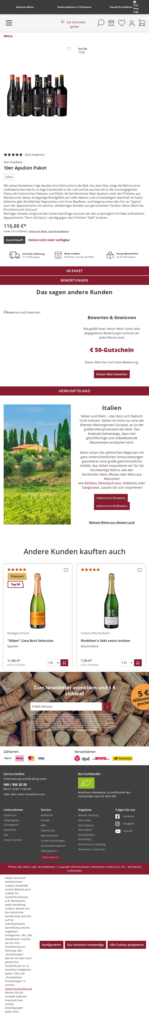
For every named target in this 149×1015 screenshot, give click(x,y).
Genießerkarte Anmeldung (86, 837)
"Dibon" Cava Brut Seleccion (30, 641)
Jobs (6, 835)
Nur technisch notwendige (85, 945)
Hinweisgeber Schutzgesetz (11, 822)
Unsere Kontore (13, 840)
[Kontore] (111, 23)
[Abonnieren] (107, 706)
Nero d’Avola (109, 474)
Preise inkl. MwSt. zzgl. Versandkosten (49, 231)
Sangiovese (90, 487)
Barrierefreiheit (49, 835)
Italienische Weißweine (111, 506)
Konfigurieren (51, 945)
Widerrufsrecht (50, 857)
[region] (74, 606)
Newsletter (10, 829)
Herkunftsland (74, 390)
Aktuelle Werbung (88, 815)
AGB (43, 825)
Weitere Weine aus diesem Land (112, 522)
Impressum (10, 815)
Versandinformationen (53, 845)
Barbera (90, 483)
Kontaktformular (35, 794)
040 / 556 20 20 (15, 784)
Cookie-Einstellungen (53, 840)
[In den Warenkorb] (64, 662)
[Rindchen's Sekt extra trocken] (111, 601)
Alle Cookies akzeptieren (127, 945)
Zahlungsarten (49, 851)
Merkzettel (47, 815)
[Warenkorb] (141, 23)
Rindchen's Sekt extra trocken (105, 641)
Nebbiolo (130, 483)
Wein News (84, 820)
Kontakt (45, 820)
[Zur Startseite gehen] (74, 24)
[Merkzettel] (121, 23)
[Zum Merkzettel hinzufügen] (69, 48)
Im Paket (74, 270)
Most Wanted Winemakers (85, 827)
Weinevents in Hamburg (91, 844)
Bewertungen (74, 280)
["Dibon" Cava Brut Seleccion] (37, 601)
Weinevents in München (92, 849)
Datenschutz (48, 830)
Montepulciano (109, 483)
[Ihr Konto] (132, 23)
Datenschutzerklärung (84, 729)
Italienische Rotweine (110, 498)
